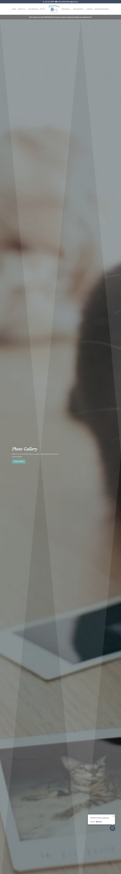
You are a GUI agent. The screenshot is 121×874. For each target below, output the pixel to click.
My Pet (42, 9)
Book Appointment (102, 9)
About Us (21, 9)
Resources (66, 9)
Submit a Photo (19, 461)
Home (14, 9)
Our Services (33, 9)
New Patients (78, 9)
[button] (112, 827)
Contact (90, 9)
